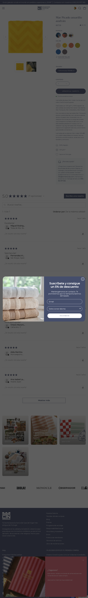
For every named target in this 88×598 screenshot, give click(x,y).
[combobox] (64, 308)
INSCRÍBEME (65, 316)
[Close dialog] (82, 279)
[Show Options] (80, 308)
